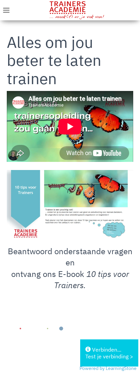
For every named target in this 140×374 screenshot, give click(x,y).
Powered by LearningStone (108, 368)
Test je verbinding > (109, 356)
